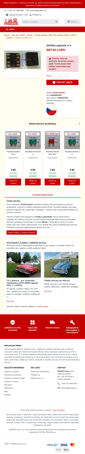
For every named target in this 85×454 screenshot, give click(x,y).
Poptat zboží (62, 82)
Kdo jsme (8, 385)
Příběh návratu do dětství (57, 280)
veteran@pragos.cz (38, 10)
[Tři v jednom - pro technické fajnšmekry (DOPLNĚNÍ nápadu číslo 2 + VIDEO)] (24, 265)
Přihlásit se (35, 375)
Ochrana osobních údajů (14, 378)
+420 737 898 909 (15, 10)
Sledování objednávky (40, 371)
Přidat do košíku (13, 182)
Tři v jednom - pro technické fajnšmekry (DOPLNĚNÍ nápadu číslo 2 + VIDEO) (22, 283)
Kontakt (7, 395)
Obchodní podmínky (12, 375)
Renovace (8, 388)
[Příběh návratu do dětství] (61, 265)
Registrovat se (37, 378)
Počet (48, 76)
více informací (59, 410)
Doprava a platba (11, 371)
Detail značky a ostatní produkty (21, 232)
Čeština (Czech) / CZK (17, 14)
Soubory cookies (11, 381)
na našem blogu (41, 306)
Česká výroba (59, 92)
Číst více (10, 301)
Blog (6, 391)
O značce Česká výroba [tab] (42, 195)
